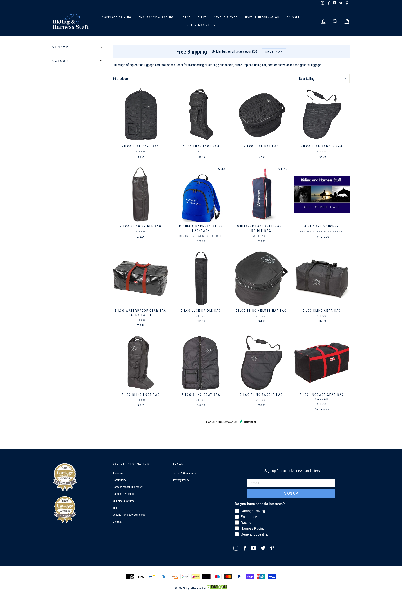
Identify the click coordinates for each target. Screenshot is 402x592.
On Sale (293, 17)
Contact (117, 521)
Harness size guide (123, 493)
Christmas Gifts (201, 24)
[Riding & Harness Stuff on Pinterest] (271, 548)
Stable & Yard (226, 17)
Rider (202, 17)
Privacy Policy (181, 480)
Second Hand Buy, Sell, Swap (129, 514)
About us (118, 473)
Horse (186, 17)
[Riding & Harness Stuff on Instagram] (235, 548)
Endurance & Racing (156, 17)
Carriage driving (116, 17)
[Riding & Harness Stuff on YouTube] (253, 548)
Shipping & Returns (123, 500)
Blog (115, 507)
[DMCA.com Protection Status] (217, 588)
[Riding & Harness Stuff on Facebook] (244, 548)
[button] (60, 47)
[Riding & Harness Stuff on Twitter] (262, 548)
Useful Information (262, 17)
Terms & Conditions (184, 473)
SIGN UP (291, 493)
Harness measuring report (128, 486)
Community (119, 480)
